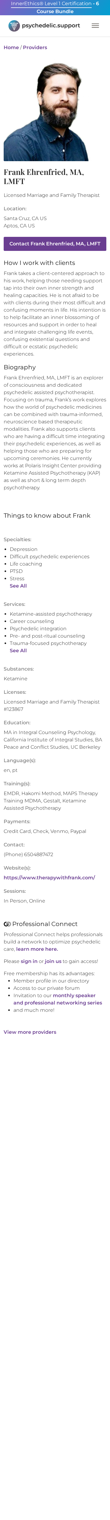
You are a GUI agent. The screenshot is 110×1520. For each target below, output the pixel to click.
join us (53, 961)
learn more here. (37, 949)
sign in (29, 961)
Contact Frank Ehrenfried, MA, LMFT (55, 244)
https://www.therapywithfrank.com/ (49, 878)
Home (11, 47)
